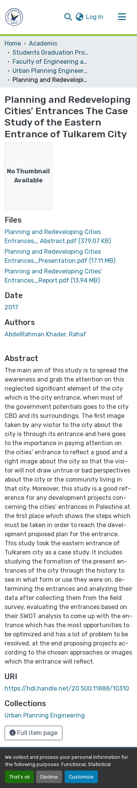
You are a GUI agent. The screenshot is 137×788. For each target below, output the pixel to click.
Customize (81, 777)
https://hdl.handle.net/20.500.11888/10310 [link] (67, 688)
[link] (68, 237)
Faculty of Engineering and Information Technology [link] (51, 61)
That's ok (19, 777)
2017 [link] (11, 307)
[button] (14, 17)
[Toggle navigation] (121, 17)
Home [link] (13, 43)
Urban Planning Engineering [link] (51, 70)
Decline (49, 777)
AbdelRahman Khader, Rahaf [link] (45, 334)
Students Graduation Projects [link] (51, 52)
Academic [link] (43, 43)
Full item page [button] (36, 732)
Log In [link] (95, 16)
